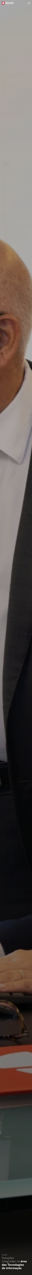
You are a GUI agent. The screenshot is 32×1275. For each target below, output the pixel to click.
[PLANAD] (7, 3)
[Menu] (28, 3)
